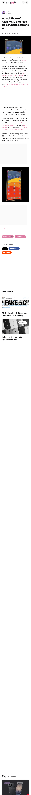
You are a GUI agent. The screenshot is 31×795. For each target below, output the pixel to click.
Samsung (21, 236)
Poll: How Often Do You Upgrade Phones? (12, 338)
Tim (9, 12)
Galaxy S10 (8, 236)
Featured (7, 783)
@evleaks (6, 228)
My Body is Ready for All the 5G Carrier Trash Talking (14, 314)
